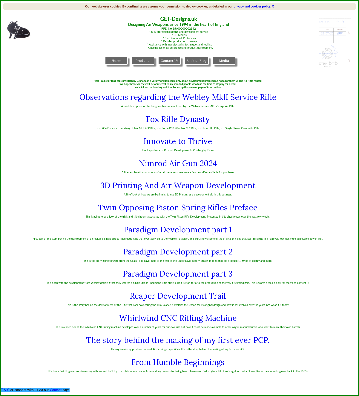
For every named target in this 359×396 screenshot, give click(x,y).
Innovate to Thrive (178, 141)
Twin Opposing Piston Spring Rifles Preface (177, 207)
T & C (5, 390)
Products (143, 60)
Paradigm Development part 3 (178, 274)
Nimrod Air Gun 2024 (178, 163)
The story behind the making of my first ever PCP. (177, 340)
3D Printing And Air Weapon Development (177, 185)
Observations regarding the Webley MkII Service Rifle (177, 97)
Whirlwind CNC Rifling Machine (178, 318)
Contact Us (169, 60)
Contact (56, 390)
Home (116, 60)
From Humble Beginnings (177, 362)
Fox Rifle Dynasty (178, 119)
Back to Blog (197, 60)
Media (224, 60)
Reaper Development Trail (178, 296)
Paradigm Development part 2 (178, 252)
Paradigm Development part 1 (178, 229)
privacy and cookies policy (252, 6)
